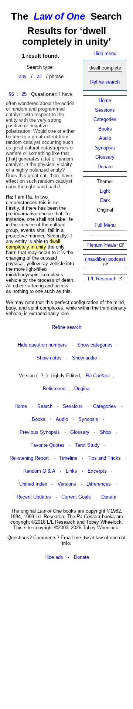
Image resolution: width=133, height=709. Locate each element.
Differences (98, 484)
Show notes (49, 358)
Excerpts (97, 471)
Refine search (105, 82)
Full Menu (105, 225)
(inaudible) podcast (105, 259)
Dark (105, 200)
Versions (67, 484)
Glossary (105, 157)
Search (44, 406)
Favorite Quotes (47, 445)
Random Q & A (39, 471)
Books (105, 129)
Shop (105, 432)
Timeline (68, 458)
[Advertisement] (66, 635)
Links (71, 471)
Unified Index (33, 484)
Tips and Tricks (104, 458)
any (23, 76)
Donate (105, 166)
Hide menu (104, 53)
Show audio (84, 358)
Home (105, 100)
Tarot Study (87, 445)
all (39, 76)
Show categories (95, 345)
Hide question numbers (42, 345)
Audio (105, 138)
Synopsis (105, 148)
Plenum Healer (102, 245)
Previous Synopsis (40, 432)
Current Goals (76, 497)
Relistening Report (29, 458)
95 (11, 94)
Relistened (54, 388)
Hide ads (53, 557)
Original (82, 388)
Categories (104, 119)
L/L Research (102, 278)
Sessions (105, 110)
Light (105, 191)
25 (24, 94)
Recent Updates (34, 497)
